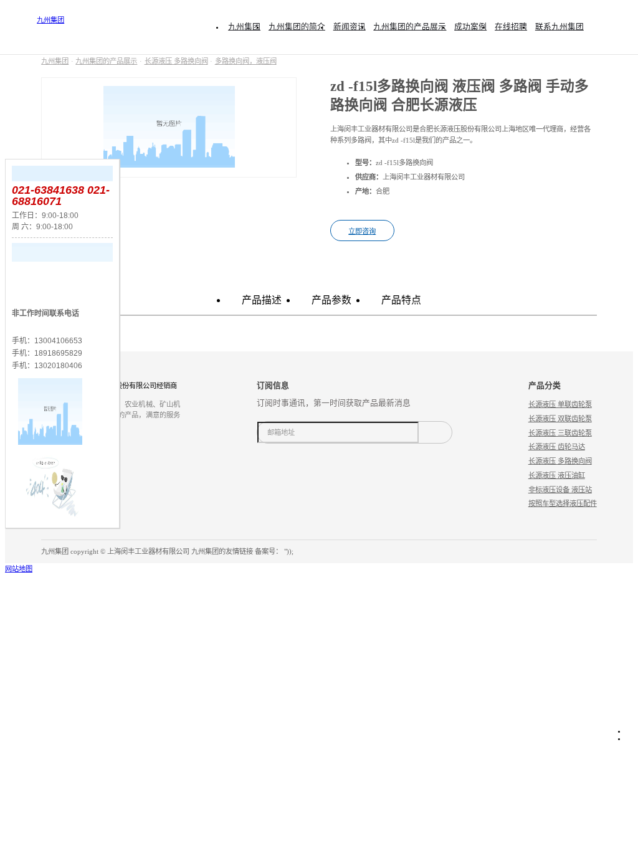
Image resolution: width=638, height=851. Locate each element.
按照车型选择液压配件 (562, 503)
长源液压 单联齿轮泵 (560, 404)
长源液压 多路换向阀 (176, 61)
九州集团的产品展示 (106, 61)
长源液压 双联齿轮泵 (560, 418)
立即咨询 (362, 231)
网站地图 (18, 569)
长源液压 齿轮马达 (556, 446)
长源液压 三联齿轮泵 (560, 433)
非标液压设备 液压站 (560, 489)
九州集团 (50, 20)
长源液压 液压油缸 (556, 475)
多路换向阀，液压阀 (246, 61)
